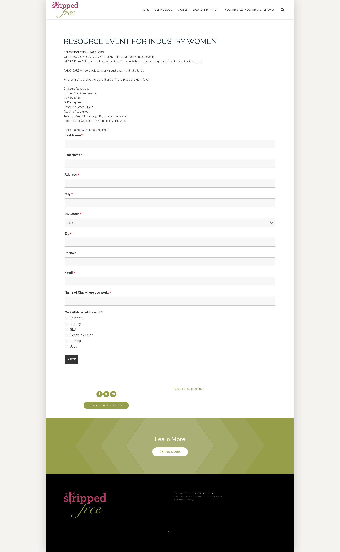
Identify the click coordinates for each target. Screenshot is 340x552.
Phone (70, 253)
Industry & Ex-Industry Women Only (249, 9)
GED (73, 329)
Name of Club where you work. (88, 292)
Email (70, 273)
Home (145, 9)
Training (75, 341)
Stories (183, 9)
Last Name (74, 155)
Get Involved (163, 9)
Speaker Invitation (206, 9)
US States (73, 214)
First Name (74, 135)
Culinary (75, 324)
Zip (68, 233)
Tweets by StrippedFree (188, 389)
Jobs (73, 346)
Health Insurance (81, 335)
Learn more (170, 451)
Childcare (76, 318)
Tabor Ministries (204, 493)
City (69, 194)
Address (72, 174)
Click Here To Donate (106, 405)
